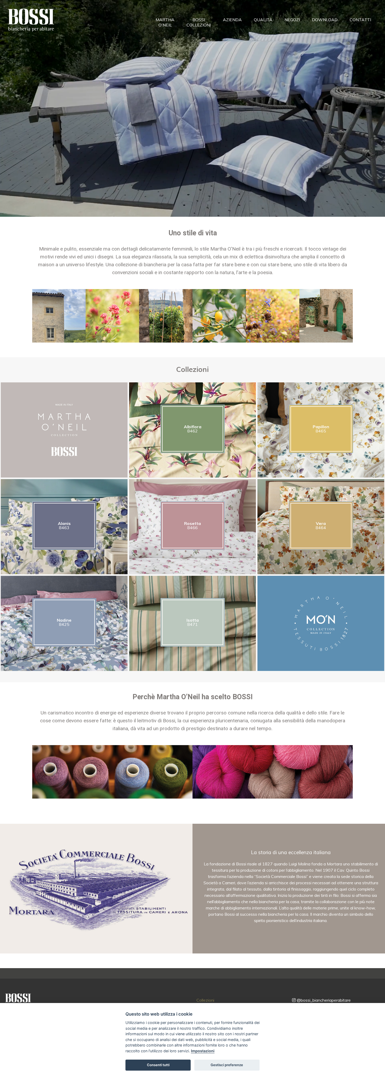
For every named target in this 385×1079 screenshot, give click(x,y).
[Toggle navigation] (63, 22)
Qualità (263, 19)
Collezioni (205, 1000)
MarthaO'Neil (165, 22)
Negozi (292, 19)
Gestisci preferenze (227, 1065)
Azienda (232, 19)
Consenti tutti (158, 1065)
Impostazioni (202, 1051)
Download (325, 19)
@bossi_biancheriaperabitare (323, 1000)
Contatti (360, 19)
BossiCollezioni (198, 22)
